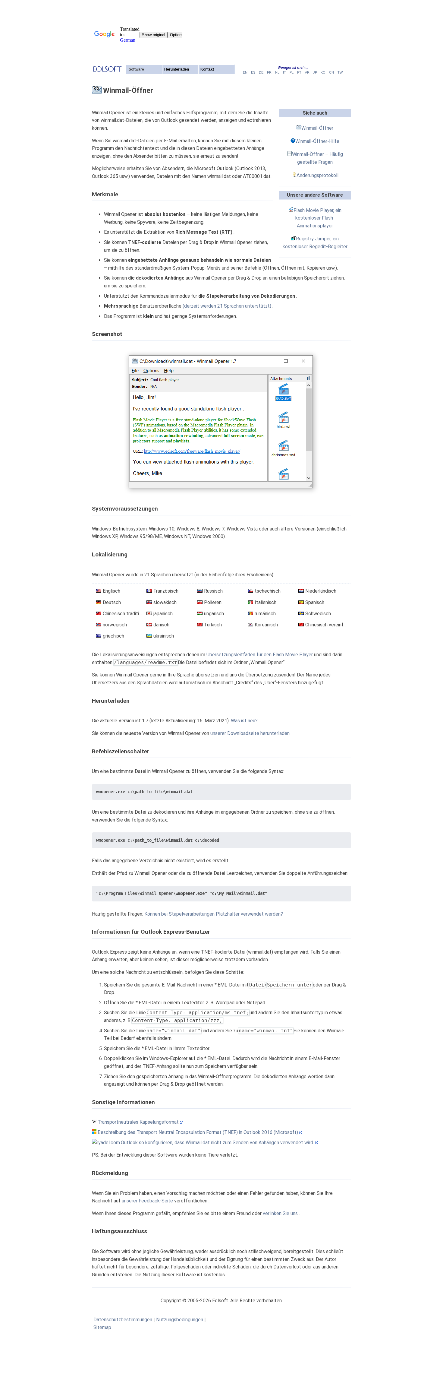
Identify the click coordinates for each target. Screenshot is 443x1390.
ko (323, 72)
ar (307, 72)
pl (292, 72)
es (253, 72)
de (261, 72)
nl (277, 72)
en (245, 72)
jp (315, 72)
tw (340, 72)
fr (269, 72)
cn (331, 72)
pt (299, 72)
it (284, 72)
